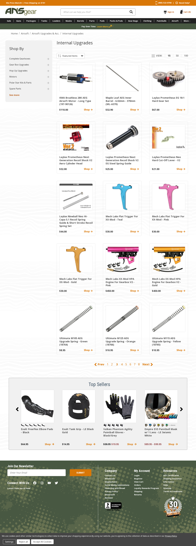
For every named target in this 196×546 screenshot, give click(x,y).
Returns (138, 494)
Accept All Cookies (42, 541)
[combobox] (98, 12)
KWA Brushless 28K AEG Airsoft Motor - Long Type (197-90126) (75, 101)
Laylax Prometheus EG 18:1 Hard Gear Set (168, 99)
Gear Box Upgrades (19, 64)
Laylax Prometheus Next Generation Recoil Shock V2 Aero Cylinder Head (75, 160)
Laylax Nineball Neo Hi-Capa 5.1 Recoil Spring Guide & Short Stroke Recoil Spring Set (76, 221)
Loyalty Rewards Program (146, 488)
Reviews (109, 498)
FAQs (165, 485)
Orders (137, 485)
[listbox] (72, 56)
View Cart (138, 482)
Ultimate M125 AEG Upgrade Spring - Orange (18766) (120, 341)
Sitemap (167, 488)
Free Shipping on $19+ (34, 3)
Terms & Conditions (172, 491)
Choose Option (161, 406)
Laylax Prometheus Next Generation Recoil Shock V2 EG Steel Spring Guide (122, 160)
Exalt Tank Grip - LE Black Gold (78, 430)
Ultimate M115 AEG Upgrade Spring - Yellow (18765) (166, 341)
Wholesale (110, 478)
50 (177, 55)
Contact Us (110, 475)
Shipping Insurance (172, 478)
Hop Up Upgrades (18, 70)
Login (136, 475)
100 (186, 55)
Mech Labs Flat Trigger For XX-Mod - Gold (75, 280)
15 (169, 55)
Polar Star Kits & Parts (20, 82)
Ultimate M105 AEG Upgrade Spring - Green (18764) (73, 341)
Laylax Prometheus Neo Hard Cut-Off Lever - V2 (166, 158)
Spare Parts (15, 88)
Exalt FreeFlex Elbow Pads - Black (37, 430)
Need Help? (184, 3)
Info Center (168, 482)
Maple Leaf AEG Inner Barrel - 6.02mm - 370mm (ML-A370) (120, 101)
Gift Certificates (171, 475)
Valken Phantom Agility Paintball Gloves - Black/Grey (117, 432)
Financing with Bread (115, 488)
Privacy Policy (111, 491)
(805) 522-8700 (164, 2)
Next (146, 364)
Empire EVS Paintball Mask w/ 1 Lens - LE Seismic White (161, 432)
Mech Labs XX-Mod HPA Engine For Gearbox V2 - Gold (166, 282)
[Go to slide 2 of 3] (181, 409)
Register (138, 478)
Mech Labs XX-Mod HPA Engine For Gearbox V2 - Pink (120, 282)
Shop (48, 444)
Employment (111, 482)
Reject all (23, 541)
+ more (172, 425)
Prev (100, 364)
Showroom (110, 494)
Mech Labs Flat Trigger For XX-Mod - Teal (122, 218)
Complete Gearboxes (19, 58)
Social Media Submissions (117, 485)
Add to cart (37, 406)
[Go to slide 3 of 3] (17, 409)
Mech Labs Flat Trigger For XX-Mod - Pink (168, 218)
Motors (13, 76)
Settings (9, 541)
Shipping (138, 491)
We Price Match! (14, 3)
